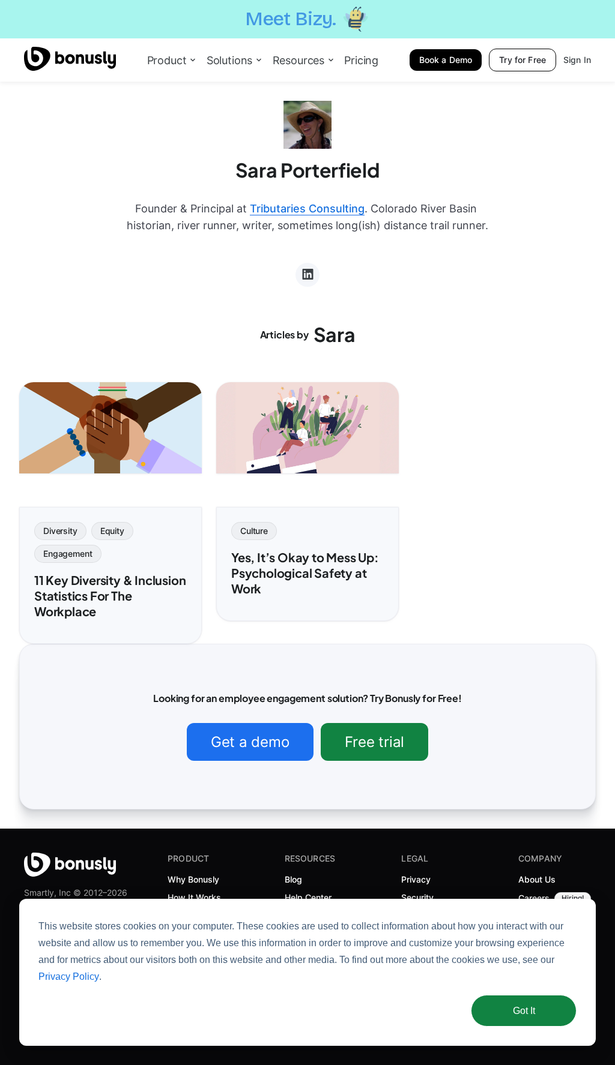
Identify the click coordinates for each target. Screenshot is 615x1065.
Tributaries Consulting (307, 208)
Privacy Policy (68, 976)
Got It (524, 1011)
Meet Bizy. (290, 19)
